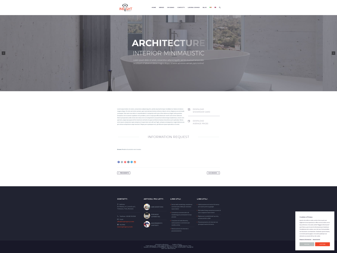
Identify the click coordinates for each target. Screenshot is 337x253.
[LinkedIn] (132, 162)
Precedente (124, 173)
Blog (205, 7)
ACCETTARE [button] (322, 244)
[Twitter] (122, 162)
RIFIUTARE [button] (306, 244)
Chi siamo (170, 7)
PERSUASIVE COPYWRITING (155, 215)
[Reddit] (135, 162)
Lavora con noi (194, 7)
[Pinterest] (125, 162)
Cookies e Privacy (177, 244)
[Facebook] (119, 162)
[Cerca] (219, 7)
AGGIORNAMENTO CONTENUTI (156, 224)
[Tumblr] (128, 162)
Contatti (181, 7)
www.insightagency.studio (125, 227)
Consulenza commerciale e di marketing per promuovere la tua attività (181, 215)
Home (154, 7)
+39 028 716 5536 (131, 216)
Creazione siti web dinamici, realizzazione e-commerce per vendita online (180, 223)
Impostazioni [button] (316, 239)
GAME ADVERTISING (157, 207)
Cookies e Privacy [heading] (306, 217)
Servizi (161, 7)
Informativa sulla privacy (161, 244)
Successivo (212, 173)
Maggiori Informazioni (305, 239)
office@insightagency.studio (125, 221)
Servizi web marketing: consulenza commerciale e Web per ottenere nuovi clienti (181, 207)
